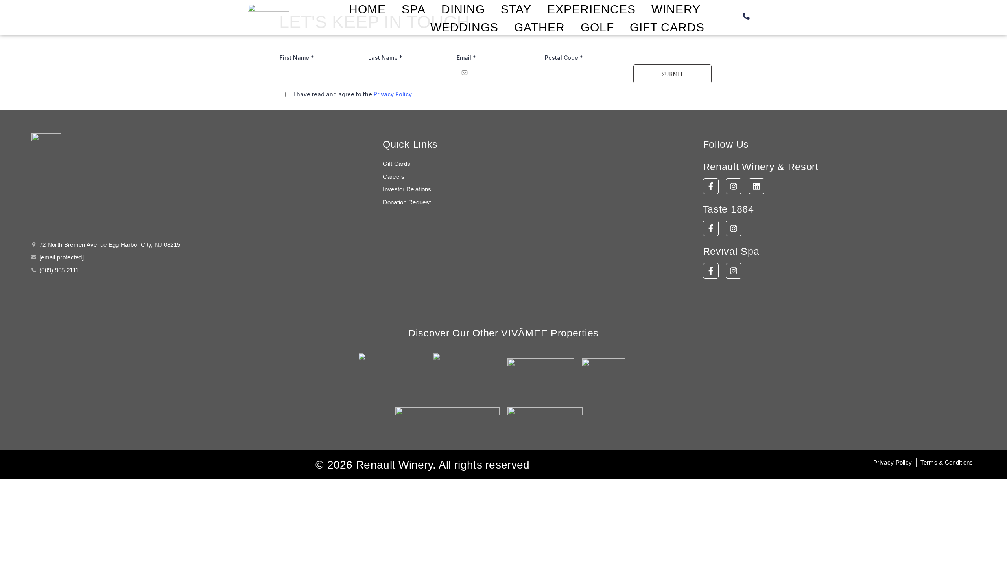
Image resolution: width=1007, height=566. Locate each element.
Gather (539, 27)
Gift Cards (667, 27)
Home (367, 9)
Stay (516, 9)
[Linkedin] (756, 186)
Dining (463, 9)
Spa (414, 9)
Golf (597, 27)
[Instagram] (733, 186)
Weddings (464, 27)
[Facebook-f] (711, 186)
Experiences (591, 9)
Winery (676, 9)
